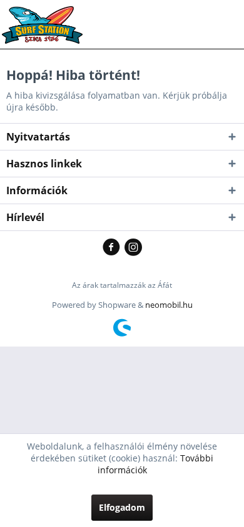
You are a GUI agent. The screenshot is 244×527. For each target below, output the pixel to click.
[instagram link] (133, 248)
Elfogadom (122, 507)
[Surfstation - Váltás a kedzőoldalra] (46, 17)
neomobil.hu (169, 304)
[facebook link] (114, 248)
